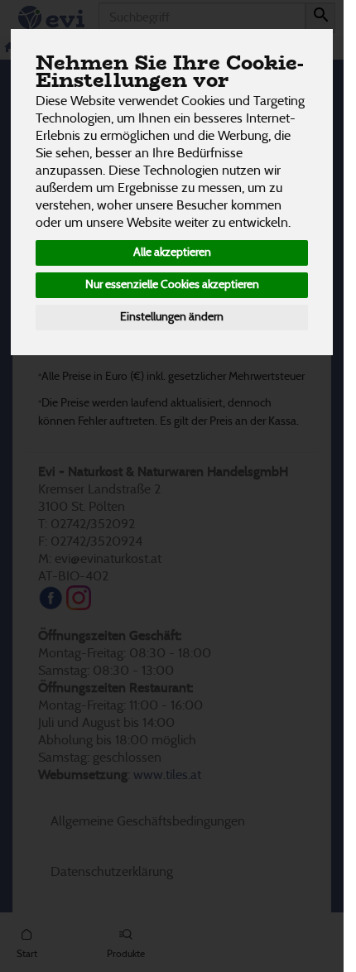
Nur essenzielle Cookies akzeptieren (172, 285)
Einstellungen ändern (172, 317)
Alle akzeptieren (172, 252)
